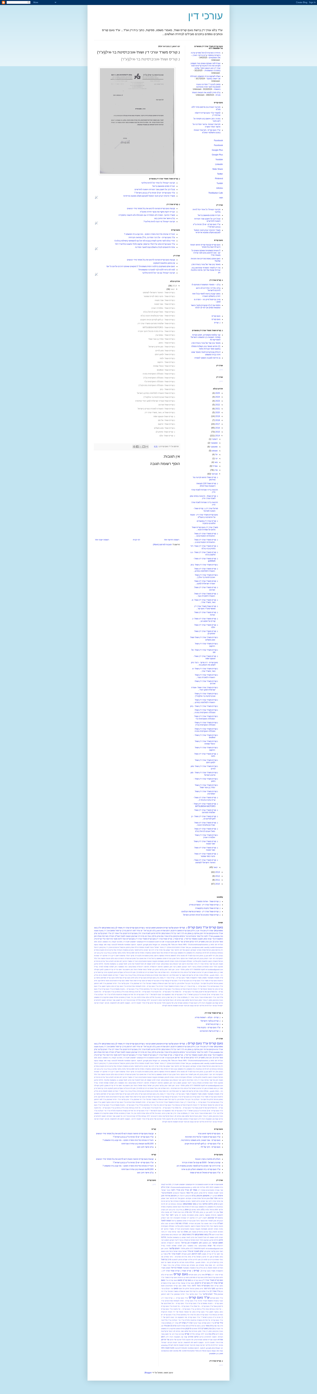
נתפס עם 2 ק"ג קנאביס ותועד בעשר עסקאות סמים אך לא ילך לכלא (205, 306)
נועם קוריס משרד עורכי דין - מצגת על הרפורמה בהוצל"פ (204, 516)
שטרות (180, 1003)
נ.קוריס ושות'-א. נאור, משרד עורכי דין (160, 412)
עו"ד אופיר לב (117, 933)
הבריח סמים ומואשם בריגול (163, 186)
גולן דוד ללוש (213, 956)
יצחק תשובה (202, 939)
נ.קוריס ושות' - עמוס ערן (165, 335)
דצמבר (214, 439)
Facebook (218, 140)
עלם (147, 997)
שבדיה (190, 1003)
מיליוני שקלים (123, 972)
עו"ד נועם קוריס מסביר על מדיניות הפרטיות (202, 1137)
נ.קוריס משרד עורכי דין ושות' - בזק (204, 706)
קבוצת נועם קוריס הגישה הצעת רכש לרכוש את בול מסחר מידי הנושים (125, 1133)
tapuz (96, 944)
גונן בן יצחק (204, 956)
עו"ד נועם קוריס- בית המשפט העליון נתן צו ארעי (200, 1169)
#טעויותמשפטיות (152, 942)
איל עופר (200, 936)
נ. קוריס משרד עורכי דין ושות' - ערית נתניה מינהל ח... (205, 798)
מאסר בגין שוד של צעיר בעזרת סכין (206, 264)
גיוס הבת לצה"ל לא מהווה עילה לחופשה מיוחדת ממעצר (179, 956)
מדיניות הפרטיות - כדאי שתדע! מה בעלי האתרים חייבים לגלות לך (159, 972)
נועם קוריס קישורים (153, 981)
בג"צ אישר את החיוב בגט (164, 218)
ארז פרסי (162, 950)
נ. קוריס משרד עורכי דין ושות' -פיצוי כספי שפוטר (206, 855)
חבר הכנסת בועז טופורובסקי (171, 964)
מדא (185, 972)
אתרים (96, 950)
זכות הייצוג (186, 964)
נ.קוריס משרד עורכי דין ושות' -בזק (204, 565)
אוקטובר (214, 443)
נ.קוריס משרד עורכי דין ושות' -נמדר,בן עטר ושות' (206, 786)
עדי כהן (190, 983)
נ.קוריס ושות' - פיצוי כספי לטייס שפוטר (159, 296)
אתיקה (196, 933)
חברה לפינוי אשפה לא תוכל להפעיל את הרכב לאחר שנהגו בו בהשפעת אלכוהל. (132, 964)
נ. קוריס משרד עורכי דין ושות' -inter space (205, 657)
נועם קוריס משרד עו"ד (209, 981)
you (190, 947)
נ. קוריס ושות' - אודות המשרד (208, 901)
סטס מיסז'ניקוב (103, 981)
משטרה (216, 978)
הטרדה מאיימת (108, 936)
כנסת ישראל (142, 969)
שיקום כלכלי (166, 1003)
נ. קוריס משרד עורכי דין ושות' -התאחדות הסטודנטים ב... (205, 541)
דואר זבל (177, 933)
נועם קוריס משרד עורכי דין (145, 939)
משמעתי (210, 978)
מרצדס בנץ (154, 975)
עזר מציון (169, 997)
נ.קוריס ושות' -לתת (167, 358)
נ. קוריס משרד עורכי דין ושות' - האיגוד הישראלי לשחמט (205, 861)
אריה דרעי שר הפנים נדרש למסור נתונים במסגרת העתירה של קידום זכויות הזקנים (128, 950)
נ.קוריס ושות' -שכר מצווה (165, 300)
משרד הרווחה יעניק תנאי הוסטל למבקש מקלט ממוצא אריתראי (149, 196)
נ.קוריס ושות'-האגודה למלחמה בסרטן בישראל (156, 393)
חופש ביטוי (177, 967)
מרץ (216, 470)
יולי (216, 454)
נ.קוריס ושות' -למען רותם (165, 354)
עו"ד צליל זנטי (166, 1320)
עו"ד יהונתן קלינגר (104, 933)
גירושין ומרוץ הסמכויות (150, 956)
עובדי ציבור (199, 997)
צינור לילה (150, 1000)
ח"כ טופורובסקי (167, 933)
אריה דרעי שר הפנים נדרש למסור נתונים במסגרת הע (198, 1166)
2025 (217, 393)
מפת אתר (162, 975)
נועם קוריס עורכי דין (131, 928)
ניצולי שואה (129, 981)
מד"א (189, 972)
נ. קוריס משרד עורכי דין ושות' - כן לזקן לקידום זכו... (204, 817)
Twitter (220, 174)
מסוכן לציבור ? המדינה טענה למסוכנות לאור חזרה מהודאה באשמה (208, 86)
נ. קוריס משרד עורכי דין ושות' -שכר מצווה (206, 848)
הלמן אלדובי (197, 961)
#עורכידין (126, 942)
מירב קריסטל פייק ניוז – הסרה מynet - (209, 1262)
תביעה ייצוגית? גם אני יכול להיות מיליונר (158, 273)
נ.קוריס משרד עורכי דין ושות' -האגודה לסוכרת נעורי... (206, 676)
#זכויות (161, 942)
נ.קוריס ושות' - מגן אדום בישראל (162, 346)
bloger (155, 944)
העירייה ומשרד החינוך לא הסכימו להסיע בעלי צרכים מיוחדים (116, 961)
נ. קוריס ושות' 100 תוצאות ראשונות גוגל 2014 (207, 484)
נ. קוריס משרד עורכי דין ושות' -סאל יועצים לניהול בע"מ (206, 830)
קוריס (165, 928)
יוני (216, 458)
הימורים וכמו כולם (117, 958)
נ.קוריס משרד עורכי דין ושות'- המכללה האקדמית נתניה (206, 730)
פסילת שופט (113, 997)
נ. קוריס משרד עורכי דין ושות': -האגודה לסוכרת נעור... (206, 595)
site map (107, 944)
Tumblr (220, 183)
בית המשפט (191, 953)
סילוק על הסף (208, 983)
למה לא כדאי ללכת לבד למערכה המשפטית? (156, 270)
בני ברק (103, 953)
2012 (217, 876)
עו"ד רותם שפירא (209, 997)
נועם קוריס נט (195, 981)
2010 (217, 884)
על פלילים (153, 997)
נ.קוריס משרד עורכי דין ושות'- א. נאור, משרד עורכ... (205, 669)
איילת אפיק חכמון (132, 947)
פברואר (214, 474)
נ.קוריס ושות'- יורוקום (166, 424)
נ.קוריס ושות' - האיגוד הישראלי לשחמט (159, 292)
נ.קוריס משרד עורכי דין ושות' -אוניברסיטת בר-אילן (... (206, 576)
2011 (217, 880)
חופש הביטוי (151, 928)
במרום (114, 953)
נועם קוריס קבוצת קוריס (169, 981)
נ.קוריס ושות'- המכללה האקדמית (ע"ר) (159, 378)
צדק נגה (212, 1334)
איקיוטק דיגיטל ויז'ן (184, 1196)
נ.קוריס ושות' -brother (166, 370)
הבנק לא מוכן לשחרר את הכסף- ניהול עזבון (187, 958)
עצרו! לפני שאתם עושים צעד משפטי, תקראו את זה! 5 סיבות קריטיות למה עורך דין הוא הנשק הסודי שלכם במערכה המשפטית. (205, 67)
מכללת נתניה (203, 975)
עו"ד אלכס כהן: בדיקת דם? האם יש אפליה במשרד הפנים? (167, 983)
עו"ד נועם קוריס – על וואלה (184, 992)
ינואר (173, 289)
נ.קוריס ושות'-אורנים (166, 405)
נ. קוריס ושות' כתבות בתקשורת (207, 908)
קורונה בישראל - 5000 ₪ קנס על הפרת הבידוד (201, 1162)
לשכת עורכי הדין (144, 933)
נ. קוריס (217, 322)
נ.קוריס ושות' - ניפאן (167, 343)
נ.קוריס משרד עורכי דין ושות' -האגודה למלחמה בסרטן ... (205, 701)
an (159, 944)
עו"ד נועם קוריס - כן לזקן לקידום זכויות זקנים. (202, 1144)
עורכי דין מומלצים (187, 997)
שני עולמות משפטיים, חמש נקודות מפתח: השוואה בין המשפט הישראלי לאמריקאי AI (205, 337)
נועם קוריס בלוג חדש (139, 978)
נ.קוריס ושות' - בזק (167, 389)
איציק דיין (109, 947)
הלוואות (205, 961)
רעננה (196, 1003)
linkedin (121, 944)
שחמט (185, 1003)
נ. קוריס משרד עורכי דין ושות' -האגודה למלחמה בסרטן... (205, 570)
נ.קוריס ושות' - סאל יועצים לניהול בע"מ (159, 312)
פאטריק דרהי (199, 942)
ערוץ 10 (215, 942)
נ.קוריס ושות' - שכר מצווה (164, 304)
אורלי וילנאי (208, 936)
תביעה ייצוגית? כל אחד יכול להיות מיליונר (158, 183)
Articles (219, 188)
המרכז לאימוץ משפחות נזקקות (163, 961)
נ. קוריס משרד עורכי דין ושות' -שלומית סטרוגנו (206, 811)
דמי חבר (212, 958)
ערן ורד (203, 930)
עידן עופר (209, 1326)
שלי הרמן (153, 1003)
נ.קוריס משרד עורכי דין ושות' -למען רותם (206, 761)
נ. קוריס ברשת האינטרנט (210, 1031)
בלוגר (119, 953)
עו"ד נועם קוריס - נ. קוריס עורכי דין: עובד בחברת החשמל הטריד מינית (184, 986)
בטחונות (199, 953)
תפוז (221, 198)
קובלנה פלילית (141, 1000)
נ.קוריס (142, 928)
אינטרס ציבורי (190, 936)
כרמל (136, 969)
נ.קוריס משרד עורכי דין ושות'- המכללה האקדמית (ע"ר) (206, 723)
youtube (216, 936)
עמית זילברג (141, 997)
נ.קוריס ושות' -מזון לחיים (165, 350)
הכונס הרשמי (105, 958)
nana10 (114, 944)
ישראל (149, 969)
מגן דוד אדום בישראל (199, 972)
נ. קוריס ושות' (179, 939)
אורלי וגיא (219, 933)
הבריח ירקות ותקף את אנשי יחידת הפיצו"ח (157, 212)
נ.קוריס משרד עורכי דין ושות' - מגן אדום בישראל (204, 773)
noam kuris (98, 931)
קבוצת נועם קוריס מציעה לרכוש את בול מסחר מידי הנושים (151, 208)
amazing (164, 944)
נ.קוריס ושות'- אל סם (166, 420)
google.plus (147, 944)
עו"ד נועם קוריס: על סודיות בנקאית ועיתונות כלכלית (129, 994)
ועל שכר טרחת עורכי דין (206, 964)
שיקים (159, 1003)
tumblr (212, 947)
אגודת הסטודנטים (178, 947)
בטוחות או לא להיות (210, 953)
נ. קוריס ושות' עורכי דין (165, 939)
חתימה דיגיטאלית (156, 967)
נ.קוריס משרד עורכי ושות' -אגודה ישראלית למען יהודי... (204, 688)
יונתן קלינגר (163, 969)
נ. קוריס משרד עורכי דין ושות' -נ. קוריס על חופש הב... (205, 619)
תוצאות (175, 1005)
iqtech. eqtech (136, 944)
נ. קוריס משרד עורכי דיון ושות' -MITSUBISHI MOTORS (205, 805)
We (169, 944)
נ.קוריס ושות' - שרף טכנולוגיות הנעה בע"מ (158, 316)
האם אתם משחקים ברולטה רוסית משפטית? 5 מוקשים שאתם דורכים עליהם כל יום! (140, 266)
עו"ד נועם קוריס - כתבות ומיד (208, 1027)
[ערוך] (96, 199)
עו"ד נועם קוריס (198, 927)
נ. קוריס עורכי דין (170, 978)
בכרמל (128, 953)
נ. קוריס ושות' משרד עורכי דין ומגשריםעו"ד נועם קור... (206, 607)
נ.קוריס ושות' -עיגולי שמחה (164, 366)
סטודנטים (113, 981)
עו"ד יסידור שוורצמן (113, 983)
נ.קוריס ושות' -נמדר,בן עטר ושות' (161, 339)
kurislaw (127, 944)
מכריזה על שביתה (192, 975)
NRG (185, 944)
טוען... (220, 369)
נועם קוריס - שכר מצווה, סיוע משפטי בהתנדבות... (200, 1140)
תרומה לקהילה (167, 1005)
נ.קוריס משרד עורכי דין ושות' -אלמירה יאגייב (206, 836)
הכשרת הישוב (213, 961)
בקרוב (221, 956)
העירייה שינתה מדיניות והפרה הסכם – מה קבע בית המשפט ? (149, 234)
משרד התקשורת (196, 978)
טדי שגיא (211, 939)
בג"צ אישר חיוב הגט (145, 1147)
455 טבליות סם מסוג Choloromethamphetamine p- (189, 1187)
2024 (217, 397)
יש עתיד (139, 931)
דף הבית (136, 540)
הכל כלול (97, 958)
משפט (204, 978)
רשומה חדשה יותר (171, 540)
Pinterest (219, 178)
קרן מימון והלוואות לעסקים (164, 263)
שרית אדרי (145, 1003)
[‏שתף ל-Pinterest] (134, 446)
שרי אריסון (179, 942)
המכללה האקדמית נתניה (183, 961)
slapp (101, 944)
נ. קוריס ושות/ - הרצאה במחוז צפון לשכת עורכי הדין (204, 497)
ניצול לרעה (122, 939)
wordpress (196, 947)
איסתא (182, 936)
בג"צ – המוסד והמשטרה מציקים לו (206, 284)
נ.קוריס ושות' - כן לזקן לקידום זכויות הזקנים (157, 320)
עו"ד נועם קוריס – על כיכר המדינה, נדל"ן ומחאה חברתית (152, 237)
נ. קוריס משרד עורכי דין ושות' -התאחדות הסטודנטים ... (206, 534)
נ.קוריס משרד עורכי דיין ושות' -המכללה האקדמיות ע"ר (206, 717)
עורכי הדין (176, 997)
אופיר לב (118, 928)
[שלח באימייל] (146, 446)
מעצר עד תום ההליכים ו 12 (176, 975)
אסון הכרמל (210, 950)
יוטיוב (178, 969)
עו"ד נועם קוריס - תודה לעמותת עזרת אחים (142, 986)
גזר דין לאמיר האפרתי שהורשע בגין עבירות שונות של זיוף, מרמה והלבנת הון (205, 270)
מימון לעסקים (113, 972)
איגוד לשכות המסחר (146, 947)
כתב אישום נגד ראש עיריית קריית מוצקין (118, 969)
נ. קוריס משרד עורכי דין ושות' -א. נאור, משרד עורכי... (204, 601)
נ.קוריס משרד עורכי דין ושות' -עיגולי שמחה (206, 742)
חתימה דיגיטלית (143, 967)
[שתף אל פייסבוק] (137, 446)
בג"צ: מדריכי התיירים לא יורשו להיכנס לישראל (208, 289)
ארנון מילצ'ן (156, 936)
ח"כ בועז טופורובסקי (202, 1234)
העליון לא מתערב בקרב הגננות (207, 1159)
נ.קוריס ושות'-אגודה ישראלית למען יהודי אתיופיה (155, 401)
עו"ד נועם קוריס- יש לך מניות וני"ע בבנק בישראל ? (154, 193)
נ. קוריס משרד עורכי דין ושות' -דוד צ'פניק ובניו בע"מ (204, 547)
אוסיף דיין (167, 947)
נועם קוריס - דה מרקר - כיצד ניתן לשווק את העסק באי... (204, 663)
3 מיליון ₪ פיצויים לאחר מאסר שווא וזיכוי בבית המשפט (205, 353)
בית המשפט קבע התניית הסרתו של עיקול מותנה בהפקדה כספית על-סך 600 (159, 953)
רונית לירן (201, 1003)
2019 (217, 416)
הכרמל (220, 961)
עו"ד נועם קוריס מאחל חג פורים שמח (205, 1172)
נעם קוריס (121, 981)
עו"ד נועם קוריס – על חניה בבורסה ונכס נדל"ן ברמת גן (134, 992)
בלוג (154, 931)
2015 (217, 432)
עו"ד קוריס (101, 939)
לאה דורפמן (131, 931)
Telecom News (176, 944)
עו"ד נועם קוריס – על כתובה (104, 992)
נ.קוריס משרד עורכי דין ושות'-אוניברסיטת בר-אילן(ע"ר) (206, 694)
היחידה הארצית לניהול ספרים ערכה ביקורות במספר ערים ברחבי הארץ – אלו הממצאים (205, 55)
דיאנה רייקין (115, 956)
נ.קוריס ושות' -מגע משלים (164, 428)
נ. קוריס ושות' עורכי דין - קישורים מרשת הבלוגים (200, 911)
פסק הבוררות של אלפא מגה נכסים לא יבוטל (186, 1000)
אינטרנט (116, 947)
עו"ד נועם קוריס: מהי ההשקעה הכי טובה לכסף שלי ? (167, 994)
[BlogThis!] (143, 446)
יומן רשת (171, 969)
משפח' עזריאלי (191, 939)
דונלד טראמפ (125, 956)
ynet (158, 931)
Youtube (219, 159)
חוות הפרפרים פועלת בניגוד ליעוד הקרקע (197, 967)
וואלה (99, 936)
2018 (217, 420)
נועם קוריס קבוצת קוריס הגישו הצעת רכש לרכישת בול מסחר (205, 246)
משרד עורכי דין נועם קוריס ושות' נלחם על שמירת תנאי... (205, 528)
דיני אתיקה (107, 956)
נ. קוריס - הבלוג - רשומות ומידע (207, 1017)
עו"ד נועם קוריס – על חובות (164, 992)
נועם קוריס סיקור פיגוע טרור (209, 1133)
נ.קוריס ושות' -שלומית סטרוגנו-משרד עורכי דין (156, 323)
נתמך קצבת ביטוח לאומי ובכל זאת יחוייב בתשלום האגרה (206, 295)
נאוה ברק (160, 978)
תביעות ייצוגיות (183, 1005)
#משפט (133, 942)
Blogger (148, 1372)
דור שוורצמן (135, 936)
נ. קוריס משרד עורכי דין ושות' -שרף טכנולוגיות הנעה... (206, 824)
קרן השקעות (210, 1003)
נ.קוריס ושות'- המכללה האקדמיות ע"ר (159, 381)
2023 (217, 401)
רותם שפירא (165, 931)
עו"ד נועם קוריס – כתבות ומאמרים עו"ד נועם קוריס (120, 989)
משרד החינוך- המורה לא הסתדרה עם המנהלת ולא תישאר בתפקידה (147, 215)
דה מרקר (133, 956)
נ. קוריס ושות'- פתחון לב (165, 432)
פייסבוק (174, 931)
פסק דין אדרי (207, 1000)
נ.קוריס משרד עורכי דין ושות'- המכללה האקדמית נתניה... (205, 711)
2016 (217, 428)
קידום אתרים (189, 942)
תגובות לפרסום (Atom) (162, 544)
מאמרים (210, 972)
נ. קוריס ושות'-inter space (164, 416)
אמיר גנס (164, 936)
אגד (186, 947)
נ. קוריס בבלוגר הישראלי (210, 1021)
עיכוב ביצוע (161, 997)
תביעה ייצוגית (104, 1003)
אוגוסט (214, 451)
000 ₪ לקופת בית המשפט (112, 942)
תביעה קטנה (194, 1005)
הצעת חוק (219, 964)
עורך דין (107, 931)
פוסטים (121, 997)
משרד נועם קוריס (183, 978)
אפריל (215, 466)
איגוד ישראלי (158, 947)
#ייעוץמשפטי (141, 942)
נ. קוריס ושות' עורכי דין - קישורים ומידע (204, 905)
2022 (217, 405)
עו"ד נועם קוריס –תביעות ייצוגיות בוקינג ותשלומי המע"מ (207, 131)
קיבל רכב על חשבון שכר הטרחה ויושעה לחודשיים (155, 189)
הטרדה (127, 958)
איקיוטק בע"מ (174, 936)
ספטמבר (214, 447)
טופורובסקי (132, 967)
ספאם (112, 931)
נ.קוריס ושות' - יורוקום (166, 362)
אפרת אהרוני (201, 950)
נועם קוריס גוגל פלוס (123, 978)
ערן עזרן (208, 942)
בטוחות (220, 953)
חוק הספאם (168, 967)
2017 (217, 424)
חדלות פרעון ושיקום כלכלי (209, 1240)
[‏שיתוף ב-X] (140, 446)
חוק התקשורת (196, 1243)
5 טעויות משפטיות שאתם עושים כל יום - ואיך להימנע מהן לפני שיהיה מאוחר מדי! (206, 252)
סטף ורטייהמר (111, 939)
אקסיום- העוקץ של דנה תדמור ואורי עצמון (181, 950)
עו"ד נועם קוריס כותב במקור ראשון (114, 986)
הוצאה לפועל (126, 936)
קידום (221, 1003)
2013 (217, 872)
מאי (216, 462)
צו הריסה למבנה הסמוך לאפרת (207, 358)
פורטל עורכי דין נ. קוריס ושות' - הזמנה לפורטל (205, 509)
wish (202, 947)
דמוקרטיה (219, 958)
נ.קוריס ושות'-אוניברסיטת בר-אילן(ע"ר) (150, 59)
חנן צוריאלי (147, 931)
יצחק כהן (155, 969)
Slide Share (217, 169)
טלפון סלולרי (184, 969)
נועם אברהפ (151, 978)
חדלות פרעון (156, 933)
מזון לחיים (132, 972)
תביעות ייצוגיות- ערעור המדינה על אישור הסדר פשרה (206, 125)
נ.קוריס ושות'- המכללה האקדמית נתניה (159, 374)
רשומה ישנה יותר (102, 540)
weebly (207, 947)
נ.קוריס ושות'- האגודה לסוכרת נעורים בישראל (156, 409)
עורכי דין (205, 16)
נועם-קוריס (131, 939)
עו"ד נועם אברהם (217, 986)
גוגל (149, 936)
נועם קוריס (216, 316)
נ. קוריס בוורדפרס (213, 1024)
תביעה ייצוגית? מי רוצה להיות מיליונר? (159, 221)
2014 (174, 286)
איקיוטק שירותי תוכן (207, 933)
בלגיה (124, 953)
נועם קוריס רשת (139, 981)
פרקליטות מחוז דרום (161, 1000)
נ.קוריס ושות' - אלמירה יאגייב (163, 308)
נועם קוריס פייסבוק (130, 933)
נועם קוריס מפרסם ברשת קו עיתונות (191, 1277)
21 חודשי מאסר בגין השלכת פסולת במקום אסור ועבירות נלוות (205, 347)
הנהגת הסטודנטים (145, 961)
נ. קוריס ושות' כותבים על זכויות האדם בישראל (201, 915)
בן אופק (191, 933)
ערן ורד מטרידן (130, 997)
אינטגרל (122, 947)
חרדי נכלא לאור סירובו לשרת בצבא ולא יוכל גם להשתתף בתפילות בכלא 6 (145, 241)
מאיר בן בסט (218, 972)
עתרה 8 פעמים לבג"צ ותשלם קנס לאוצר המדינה (155, 247)
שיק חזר (174, 1003)
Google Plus (217, 150)
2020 (217, 412)
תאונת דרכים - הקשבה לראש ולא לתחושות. (125, 1003)
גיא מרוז (144, 936)
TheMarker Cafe (215, 193)
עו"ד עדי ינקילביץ (104, 994)
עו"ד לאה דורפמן (100, 983)
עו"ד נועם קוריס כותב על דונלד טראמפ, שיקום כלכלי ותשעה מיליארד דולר (145, 244)
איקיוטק (159, 928)
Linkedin (219, 164)
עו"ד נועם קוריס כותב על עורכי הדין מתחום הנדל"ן (157, 989)
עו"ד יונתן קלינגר (127, 983)
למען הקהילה (99, 969)
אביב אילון (195, 931)
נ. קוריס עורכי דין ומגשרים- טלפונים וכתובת (207, 522)
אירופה (217, 950)
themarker (219, 947)
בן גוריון (109, 953)
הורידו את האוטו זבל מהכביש (140, 958)
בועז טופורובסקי (108, 928)
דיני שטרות (98, 956)
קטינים (132, 1000)
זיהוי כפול (193, 964)
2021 (217, 409)
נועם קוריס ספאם (184, 931)
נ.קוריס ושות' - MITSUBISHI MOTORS (159, 327)
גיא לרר (184, 933)
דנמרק (206, 958)
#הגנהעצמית (169, 942)
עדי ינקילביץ (198, 983)
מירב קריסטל (121, 931)
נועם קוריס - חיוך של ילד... (209, 1147)
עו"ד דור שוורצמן (139, 983)
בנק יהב (97, 953)
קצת (216, 1003)
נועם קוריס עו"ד (184, 981)
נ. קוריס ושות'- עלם (167, 435)
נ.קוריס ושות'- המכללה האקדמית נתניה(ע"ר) (157, 385)
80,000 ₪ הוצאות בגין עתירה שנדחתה (137, 1144)
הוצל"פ (117, 936)
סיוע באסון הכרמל (196, 1288)
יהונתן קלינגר (173, 928)
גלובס (139, 956)
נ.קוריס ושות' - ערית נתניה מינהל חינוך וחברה (156, 331)
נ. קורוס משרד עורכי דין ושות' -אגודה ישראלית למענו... (206, 582)
